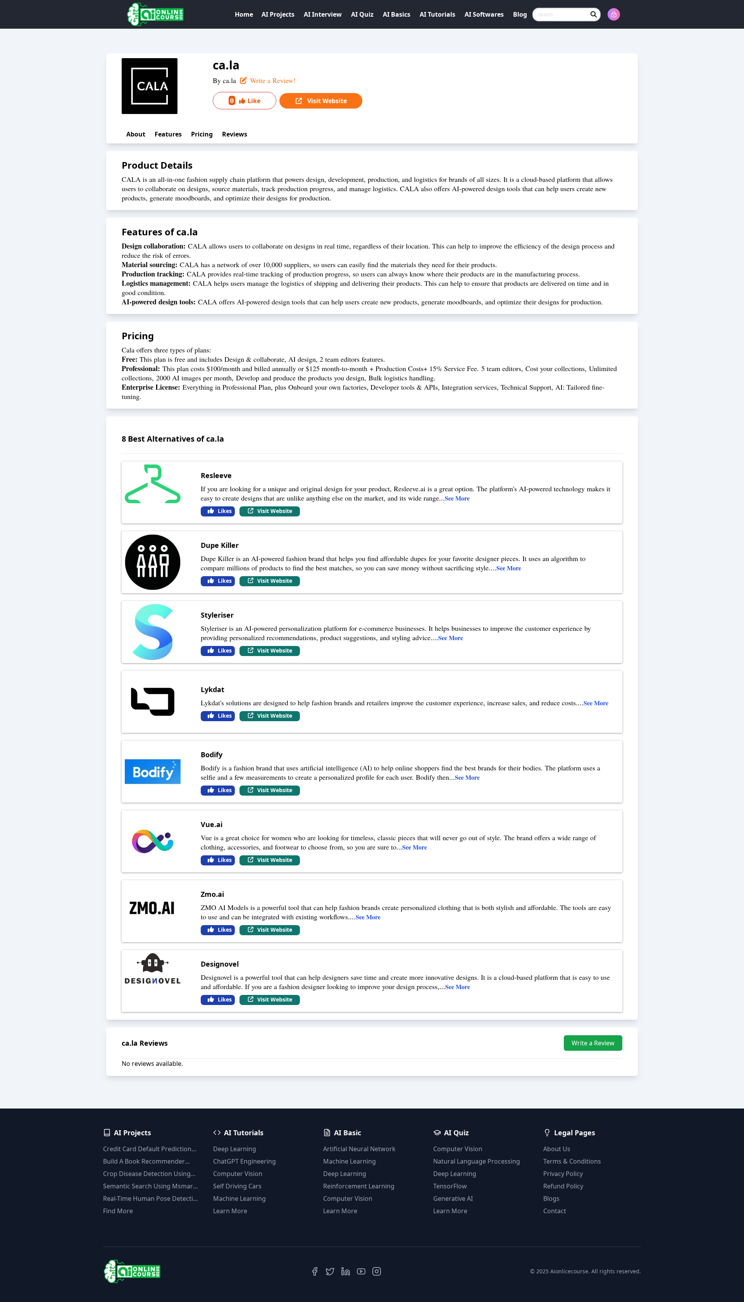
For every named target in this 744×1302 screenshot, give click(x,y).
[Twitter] (330, 1271)
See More (457, 498)
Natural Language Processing (476, 1161)
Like (245, 100)
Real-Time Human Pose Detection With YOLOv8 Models (152, 1198)
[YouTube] (361, 1271)
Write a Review (593, 1043)
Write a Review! (272, 80)
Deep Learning (234, 1149)
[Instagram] (376, 1271)
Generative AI (453, 1198)
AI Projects (278, 14)
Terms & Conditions (572, 1161)
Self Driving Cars (237, 1186)
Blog (520, 14)
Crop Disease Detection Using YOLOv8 (147, 1173)
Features (168, 134)
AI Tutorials (437, 14)
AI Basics (396, 14)
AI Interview (323, 14)
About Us (556, 1149)
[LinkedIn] (345, 1271)
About (135, 134)
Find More (118, 1211)
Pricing (202, 134)
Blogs (551, 1198)
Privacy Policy (563, 1173)
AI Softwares (484, 14)
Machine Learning (239, 1198)
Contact (554, 1211)
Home (244, 14)
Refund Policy (563, 1186)
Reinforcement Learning (358, 1186)
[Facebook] (314, 1271)
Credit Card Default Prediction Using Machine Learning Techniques (147, 1149)
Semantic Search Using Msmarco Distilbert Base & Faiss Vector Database (151, 1186)
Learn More (230, 1211)
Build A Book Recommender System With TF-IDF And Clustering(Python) (144, 1161)
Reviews (234, 134)
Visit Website (326, 101)
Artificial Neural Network (359, 1149)
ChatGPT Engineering (244, 1161)
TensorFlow (450, 1186)
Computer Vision (237, 1173)
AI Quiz (362, 14)
